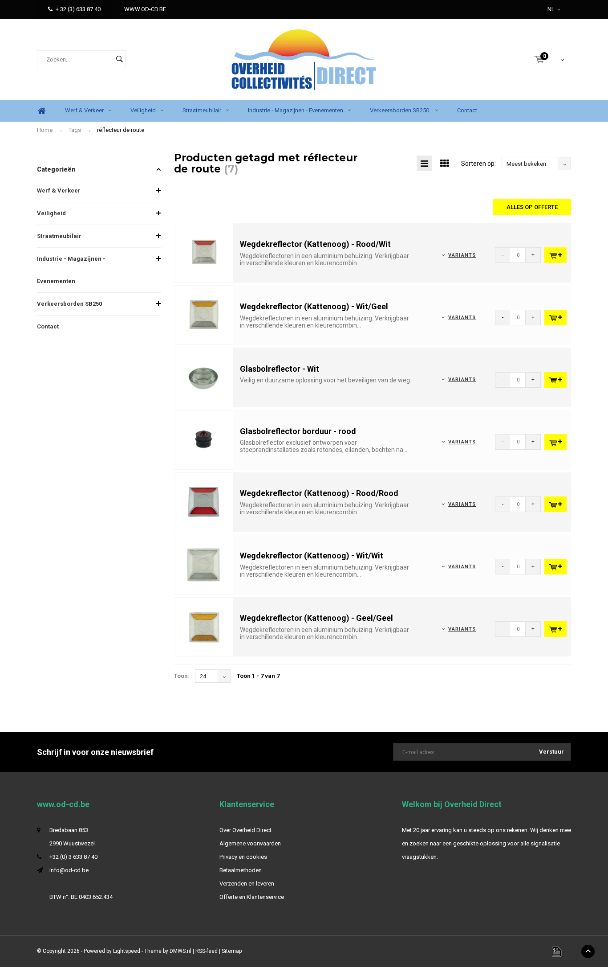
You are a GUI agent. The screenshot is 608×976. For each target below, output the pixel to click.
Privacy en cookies (243, 856)
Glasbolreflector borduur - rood (298, 431)
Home (41, 111)
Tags (75, 130)
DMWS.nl (180, 951)
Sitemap (232, 951)
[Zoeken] (119, 59)
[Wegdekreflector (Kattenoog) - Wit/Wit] (204, 564)
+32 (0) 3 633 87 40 (73, 856)
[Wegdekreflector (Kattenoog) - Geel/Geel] (204, 626)
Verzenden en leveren (246, 883)
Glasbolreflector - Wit (279, 368)
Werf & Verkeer (84, 110)
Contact (467, 110)
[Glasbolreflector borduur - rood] (204, 439)
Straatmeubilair (201, 110)
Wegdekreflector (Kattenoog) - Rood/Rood (319, 493)
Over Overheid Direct (245, 830)
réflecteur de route (120, 130)
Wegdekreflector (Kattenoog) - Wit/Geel (314, 306)
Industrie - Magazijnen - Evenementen (295, 110)
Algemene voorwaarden (250, 843)
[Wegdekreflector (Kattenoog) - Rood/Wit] (204, 252)
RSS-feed (206, 951)
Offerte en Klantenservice (251, 897)
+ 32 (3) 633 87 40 (78, 9)
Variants (462, 255)
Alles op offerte (532, 207)
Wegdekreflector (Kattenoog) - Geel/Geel (316, 618)
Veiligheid (143, 110)
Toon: (181, 676)
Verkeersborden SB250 (400, 110)
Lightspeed (126, 951)
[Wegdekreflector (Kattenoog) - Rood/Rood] (204, 501)
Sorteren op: (478, 163)
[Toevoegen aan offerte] (555, 255)
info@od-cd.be (69, 870)
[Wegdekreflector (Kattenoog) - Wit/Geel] (204, 315)
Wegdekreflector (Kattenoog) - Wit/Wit (311, 555)
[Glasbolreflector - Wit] (204, 376)
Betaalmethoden (240, 870)
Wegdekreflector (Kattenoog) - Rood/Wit (315, 244)
